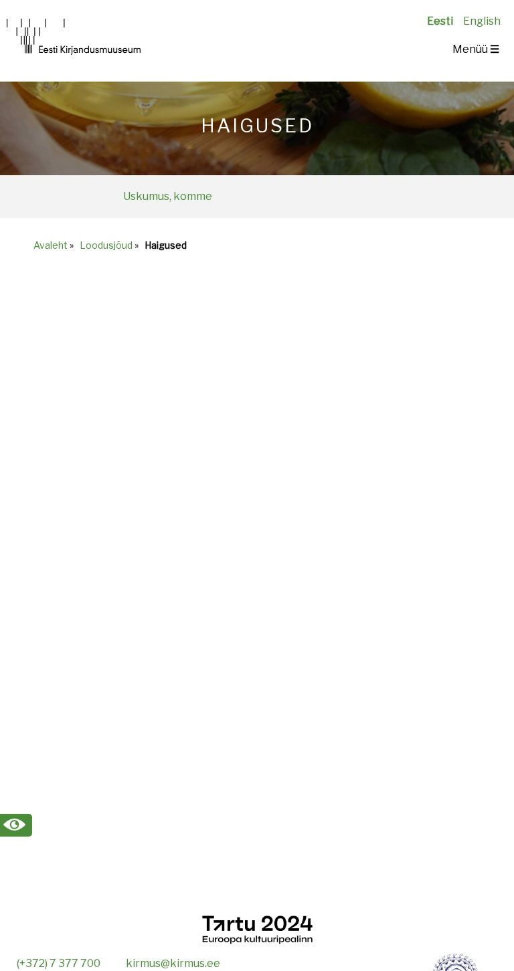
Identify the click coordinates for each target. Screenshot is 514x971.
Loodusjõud (106, 245)
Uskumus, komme (167, 196)
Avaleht (50, 245)
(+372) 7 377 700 (58, 963)
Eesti (440, 21)
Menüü (475, 49)
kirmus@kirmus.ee (173, 963)
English (482, 21)
